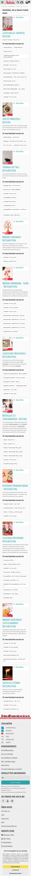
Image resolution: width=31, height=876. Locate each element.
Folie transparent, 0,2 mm (9, 69)
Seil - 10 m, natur (7, 145)
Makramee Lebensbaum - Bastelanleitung (12, 238)
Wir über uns (5, 811)
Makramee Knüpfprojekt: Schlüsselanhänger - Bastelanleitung (12, 623)
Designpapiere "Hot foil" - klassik (11, 381)
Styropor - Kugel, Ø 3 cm (9, 439)
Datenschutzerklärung (8, 826)
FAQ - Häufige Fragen (8, 761)
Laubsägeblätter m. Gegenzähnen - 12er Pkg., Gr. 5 (15, 210)
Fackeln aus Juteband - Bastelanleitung (11, 684)
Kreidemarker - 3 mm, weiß (9, 389)
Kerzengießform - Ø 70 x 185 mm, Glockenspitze (14, 576)
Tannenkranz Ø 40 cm (8, 560)
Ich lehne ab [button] (15, 870)
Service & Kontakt (7, 754)
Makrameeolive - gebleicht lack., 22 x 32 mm (14, 327)
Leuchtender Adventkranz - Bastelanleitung (13, 539)
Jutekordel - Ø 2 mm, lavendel (10, 307)
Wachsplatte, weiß (7, 597)
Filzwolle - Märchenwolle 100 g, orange (12, 455)
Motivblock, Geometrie (8, 385)
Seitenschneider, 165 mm (9, 81)
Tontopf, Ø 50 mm (7, 51)
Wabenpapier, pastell (21, 385)
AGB (2, 822)
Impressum (5, 818)
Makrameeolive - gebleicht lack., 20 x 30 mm (14, 323)
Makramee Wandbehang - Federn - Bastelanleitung (15, 284)
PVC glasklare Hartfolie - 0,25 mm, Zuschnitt (14, 377)
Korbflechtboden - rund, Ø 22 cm (11, 137)
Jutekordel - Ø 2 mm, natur (9, 97)
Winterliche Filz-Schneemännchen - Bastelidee (14, 417)
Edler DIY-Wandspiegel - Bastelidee (12, 120)
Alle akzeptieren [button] (15, 866)
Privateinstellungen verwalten (11, 769)
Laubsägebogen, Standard (9, 197)
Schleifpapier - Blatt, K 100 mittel (11, 215)
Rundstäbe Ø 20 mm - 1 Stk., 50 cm (11, 701)
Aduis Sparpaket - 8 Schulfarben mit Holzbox (14, 73)
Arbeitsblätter (8, 846)
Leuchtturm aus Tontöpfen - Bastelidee (14, 34)
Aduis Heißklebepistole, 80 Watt (11, 85)
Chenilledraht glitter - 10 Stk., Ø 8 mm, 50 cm (14, 508)
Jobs (2, 815)
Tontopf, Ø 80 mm (7, 47)
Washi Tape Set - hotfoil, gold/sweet (11, 189)
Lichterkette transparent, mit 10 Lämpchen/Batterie (11, 56)
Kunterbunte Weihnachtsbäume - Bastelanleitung (15, 487)
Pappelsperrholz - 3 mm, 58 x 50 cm (11, 185)
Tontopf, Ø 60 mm (18, 47)
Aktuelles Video (8, 835)
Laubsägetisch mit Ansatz (9, 201)
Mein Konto (5, 765)
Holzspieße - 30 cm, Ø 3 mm (10, 65)
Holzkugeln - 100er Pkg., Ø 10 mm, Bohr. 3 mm (14, 141)
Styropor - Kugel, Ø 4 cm (9, 443)
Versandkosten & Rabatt (9, 758)
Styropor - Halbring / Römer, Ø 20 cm (12, 564)
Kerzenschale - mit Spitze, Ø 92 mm (11, 572)
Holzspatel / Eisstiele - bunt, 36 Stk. (11, 504)
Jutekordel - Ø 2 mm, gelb (9, 303)
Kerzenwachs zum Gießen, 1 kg (10, 580)
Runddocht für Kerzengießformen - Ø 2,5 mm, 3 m (14, 584)
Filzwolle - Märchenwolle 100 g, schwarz (13, 451)
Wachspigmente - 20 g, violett (10, 589)
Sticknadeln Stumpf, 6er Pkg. (10, 463)
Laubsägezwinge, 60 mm (9, 205)
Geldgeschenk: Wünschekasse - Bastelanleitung (14, 354)
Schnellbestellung (7, 750)
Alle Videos (7, 839)
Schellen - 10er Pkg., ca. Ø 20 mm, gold (12, 512)
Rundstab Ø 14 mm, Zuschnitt (10, 331)
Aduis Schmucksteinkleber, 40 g (11, 655)
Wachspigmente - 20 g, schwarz (10, 593)
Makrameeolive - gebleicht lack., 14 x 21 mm (14, 319)
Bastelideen (7, 842)
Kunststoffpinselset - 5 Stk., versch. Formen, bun (15, 77)
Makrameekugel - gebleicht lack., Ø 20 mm (13, 315)
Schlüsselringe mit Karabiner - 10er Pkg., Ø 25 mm (14, 659)
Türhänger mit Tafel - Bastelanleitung (11, 168)
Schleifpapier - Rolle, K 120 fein (11, 93)
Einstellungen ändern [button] (15, 873)
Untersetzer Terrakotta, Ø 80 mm (11, 61)
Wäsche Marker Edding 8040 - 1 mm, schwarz (14, 89)
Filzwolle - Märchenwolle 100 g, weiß (12, 447)
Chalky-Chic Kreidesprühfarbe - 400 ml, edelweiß (15, 373)
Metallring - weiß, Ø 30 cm (9, 261)
